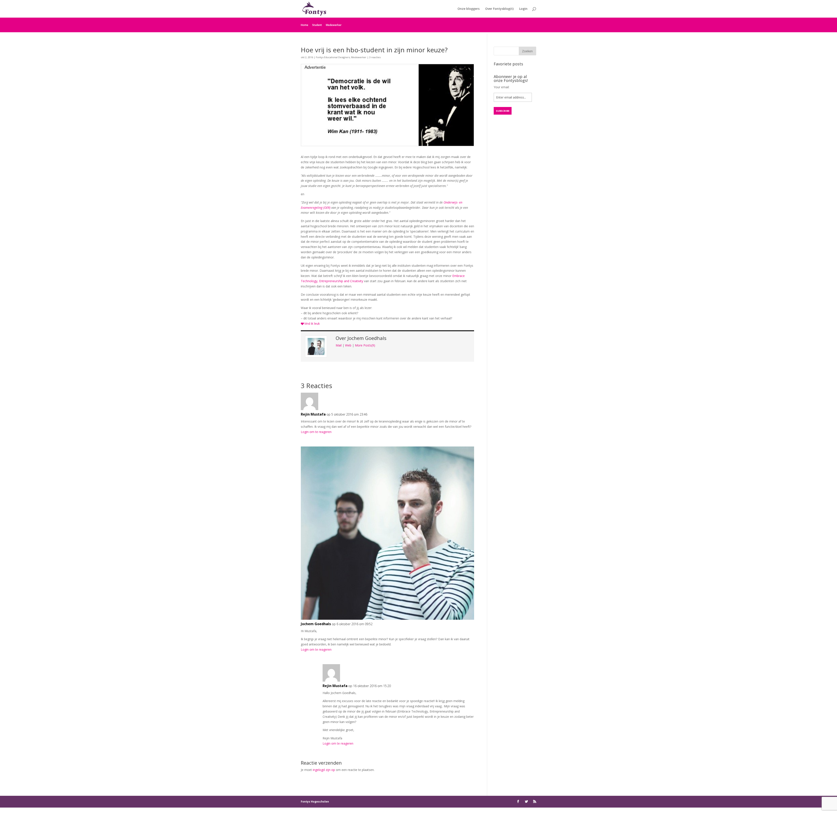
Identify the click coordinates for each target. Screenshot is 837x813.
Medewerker (334, 25)
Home (304, 25)
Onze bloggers (469, 9)
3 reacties (375, 57)
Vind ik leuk (312, 323)
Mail (339, 345)
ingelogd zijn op (324, 770)
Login (523, 9)
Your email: (501, 87)
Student (317, 25)
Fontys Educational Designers (333, 57)
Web (348, 345)
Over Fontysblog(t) (499, 9)
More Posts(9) (365, 345)
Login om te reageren (316, 432)
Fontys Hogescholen (315, 801)
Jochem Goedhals (366, 338)
